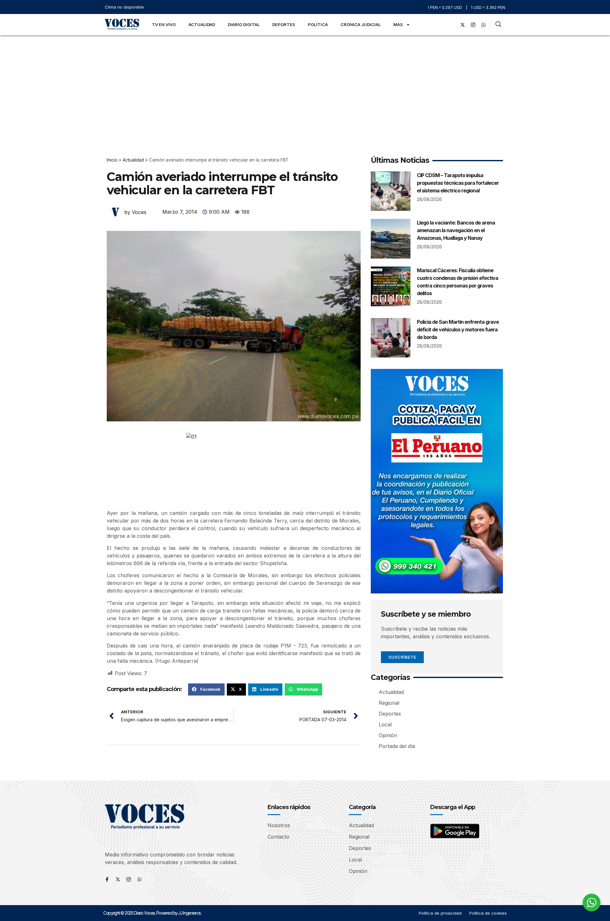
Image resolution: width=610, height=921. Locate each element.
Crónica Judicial (361, 24)
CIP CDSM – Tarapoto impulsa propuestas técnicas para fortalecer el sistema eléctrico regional (458, 183)
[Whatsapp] (139, 879)
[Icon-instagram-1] (473, 24)
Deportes (283, 24)
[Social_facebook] (452, 24)
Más (398, 24)
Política (318, 24)
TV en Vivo (164, 24)
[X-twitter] (462, 24)
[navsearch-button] (498, 24)
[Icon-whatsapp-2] (483, 24)
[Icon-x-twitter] (118, 879)
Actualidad (201, 24)
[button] (206, 689)
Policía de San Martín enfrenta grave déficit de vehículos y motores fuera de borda (458, 329)
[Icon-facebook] (107, 879)
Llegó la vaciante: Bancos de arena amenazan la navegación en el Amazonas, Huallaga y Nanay (456, 230)
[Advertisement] (305, 83)
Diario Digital (244, 24)
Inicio (112, 160)
